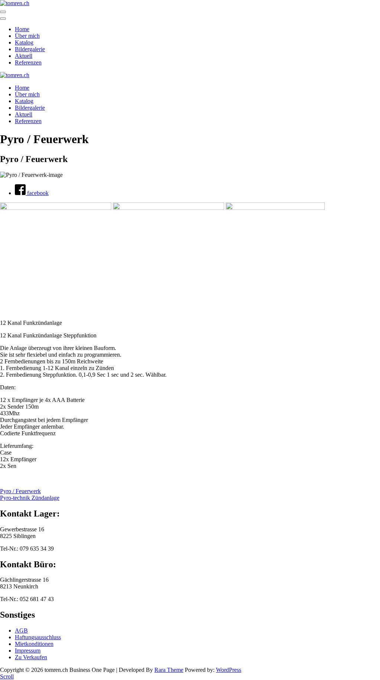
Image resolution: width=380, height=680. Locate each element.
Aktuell (23, 56)
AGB (21, 630)
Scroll (7, 676)
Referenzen (28, 62)
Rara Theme (168, 670)
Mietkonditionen (34, 644)
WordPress (228, 670)
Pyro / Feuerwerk (20, 491)
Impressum (27, 650)
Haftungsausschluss (38, 637)
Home (22, 29)
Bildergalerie (30, 49)
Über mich (27, 36)
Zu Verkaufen (31, 657)
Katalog (24, 42)
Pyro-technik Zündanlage (29, 498)
